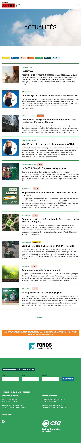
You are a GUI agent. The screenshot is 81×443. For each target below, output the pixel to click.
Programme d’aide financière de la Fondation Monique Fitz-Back (49, 193)
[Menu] (78, 5)
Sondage (56, 58)
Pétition (48, 58)
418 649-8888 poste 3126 (57, 405)
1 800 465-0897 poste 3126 (17, 407)
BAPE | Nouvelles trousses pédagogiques (42, 292)
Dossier (30, 58)
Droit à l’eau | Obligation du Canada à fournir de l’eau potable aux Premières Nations (49, 121)
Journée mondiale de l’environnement (41, 270)
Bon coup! (5, 58)
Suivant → (40, 317)
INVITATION (27, 71)
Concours (15, 58)
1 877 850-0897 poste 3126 (58, 407)
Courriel (44, 375)
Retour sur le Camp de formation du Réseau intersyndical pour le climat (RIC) (50, 220)
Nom (23, 375)
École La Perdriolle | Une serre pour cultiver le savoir (48, 245)
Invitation (39, 58)
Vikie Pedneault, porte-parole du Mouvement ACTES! (48, 144)
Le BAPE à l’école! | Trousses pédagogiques (44, 168)
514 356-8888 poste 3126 (17, 405)
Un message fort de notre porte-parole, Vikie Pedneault (49, 95)
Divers (23, 58)
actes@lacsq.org (7, 414)
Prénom (4, 375)
